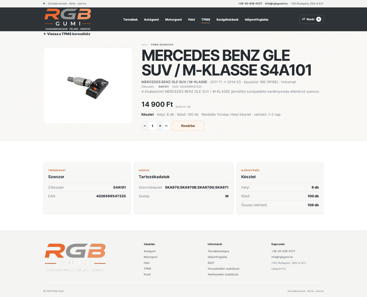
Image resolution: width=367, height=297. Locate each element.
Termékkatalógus (218, 251)
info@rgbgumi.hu (276, 3)
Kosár (147, 274)
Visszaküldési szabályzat (224, 268)
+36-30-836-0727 (250, 3)
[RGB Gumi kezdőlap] (67, 19)
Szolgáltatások (227, 19)
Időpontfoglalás (256, 19)
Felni (191, 19)
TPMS (205, 19)
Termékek (130, 19)
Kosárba (188, 126)
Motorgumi (173, 19)
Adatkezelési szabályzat (223, 274)
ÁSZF (211, 262)
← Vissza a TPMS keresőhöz (66, 34)
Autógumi (151, 19)
